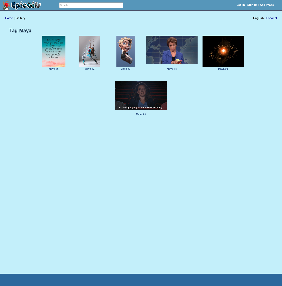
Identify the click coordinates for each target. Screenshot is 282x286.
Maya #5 (141, 114)
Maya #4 (172, 69)
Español (271, 18)
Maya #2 (90, 69)
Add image (267, 4)
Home (9, 18)
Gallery (20, 18)
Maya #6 (54, 69)
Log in (241, 4)
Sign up (252, 4)
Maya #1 (223, 69)
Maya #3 (125, 69)
